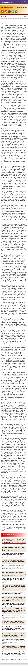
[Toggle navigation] (24, 2)
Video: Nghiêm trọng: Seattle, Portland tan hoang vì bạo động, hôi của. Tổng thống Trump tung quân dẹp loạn (13, 554)
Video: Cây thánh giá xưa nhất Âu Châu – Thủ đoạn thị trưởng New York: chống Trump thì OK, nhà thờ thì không (13, 628)
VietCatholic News (8, 2)
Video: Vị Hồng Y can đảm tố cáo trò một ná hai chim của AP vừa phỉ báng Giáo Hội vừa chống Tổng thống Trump (13, 567)
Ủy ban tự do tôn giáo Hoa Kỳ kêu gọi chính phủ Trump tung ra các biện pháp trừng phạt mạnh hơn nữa (13, 549)
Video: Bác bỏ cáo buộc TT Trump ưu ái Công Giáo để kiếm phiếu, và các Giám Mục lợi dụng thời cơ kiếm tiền (13, 579)
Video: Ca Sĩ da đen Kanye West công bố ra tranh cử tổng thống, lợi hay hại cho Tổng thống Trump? (13, 599)
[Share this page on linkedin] (16, 11)
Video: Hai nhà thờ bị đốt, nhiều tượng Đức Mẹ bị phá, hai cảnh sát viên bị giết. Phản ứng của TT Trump (14, 574)
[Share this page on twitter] (12, 11)
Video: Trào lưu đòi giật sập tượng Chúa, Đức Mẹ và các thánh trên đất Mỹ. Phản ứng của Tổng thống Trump (13, 648)
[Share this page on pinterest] (5, 11)
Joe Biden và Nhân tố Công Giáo (10, 545)
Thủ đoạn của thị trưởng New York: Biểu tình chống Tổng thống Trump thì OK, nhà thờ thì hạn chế (13, 623)
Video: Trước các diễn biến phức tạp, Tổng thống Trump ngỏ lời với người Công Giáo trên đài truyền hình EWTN (14, 641)
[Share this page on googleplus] (9, 11)
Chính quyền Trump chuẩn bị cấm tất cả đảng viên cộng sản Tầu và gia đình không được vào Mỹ (14, 561)
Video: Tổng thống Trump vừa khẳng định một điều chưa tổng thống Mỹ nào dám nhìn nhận (13, 593)
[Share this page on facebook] (2, 11)
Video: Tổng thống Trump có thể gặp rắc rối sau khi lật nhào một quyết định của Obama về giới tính (13, 653)
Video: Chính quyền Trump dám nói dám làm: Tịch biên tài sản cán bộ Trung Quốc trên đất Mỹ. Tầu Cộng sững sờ (13, 586)
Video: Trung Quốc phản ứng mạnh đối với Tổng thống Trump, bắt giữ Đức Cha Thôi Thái (13, 635)
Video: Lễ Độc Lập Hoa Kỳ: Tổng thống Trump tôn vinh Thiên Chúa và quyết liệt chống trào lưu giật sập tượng (13, 604)
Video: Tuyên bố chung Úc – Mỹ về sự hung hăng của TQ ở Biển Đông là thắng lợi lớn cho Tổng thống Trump (13, 541)
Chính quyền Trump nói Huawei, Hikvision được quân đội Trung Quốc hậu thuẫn (12, 616)
